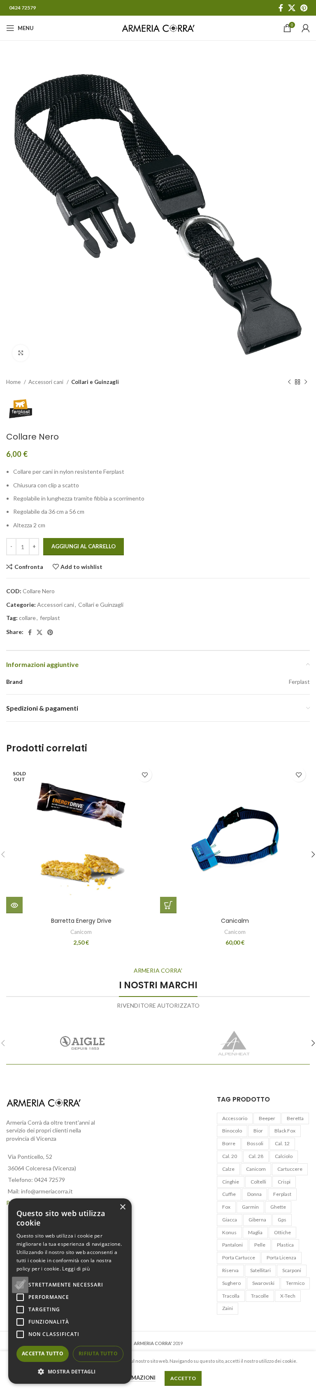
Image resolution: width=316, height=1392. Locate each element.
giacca (229, 1220)
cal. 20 (229, 1156)
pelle (259, 1245)
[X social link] (292, 8)
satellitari (260, 1270)
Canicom (81, 932)
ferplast (50, 617)
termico (295, 1283)
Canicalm (235, 921)
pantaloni (232, 1245)
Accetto (183, 1378)
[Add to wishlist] (144, 774)
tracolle (260, 1296)
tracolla (230, 1296)
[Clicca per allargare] (20, 353)
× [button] (122, 1207)
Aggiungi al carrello (83, 546)
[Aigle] (82, 1043)
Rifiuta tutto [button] (98, 1353)
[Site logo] (158, 27)
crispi (284, 1182)
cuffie (229, 1194)
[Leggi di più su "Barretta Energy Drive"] (14, 905)
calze (228, 1169)
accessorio (234, 1118)
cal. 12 (282, 1143)
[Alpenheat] (234, 1043)
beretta (295, 1118)
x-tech (287, 1296)
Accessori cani (46, 382)
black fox (284, 1131)
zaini (227, 1308)
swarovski (263, 1283)
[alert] (70, 1291)
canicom (256, 1169)
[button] (69, 1371)
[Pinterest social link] (304, 8)
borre (228, 1143)
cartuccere (289, 1169)
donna (254, 1194)
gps (282, 1220)
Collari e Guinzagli (95, 382)
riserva (230, 1270)
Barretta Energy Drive (81, 921)
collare (27, 617)
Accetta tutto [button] (42, 1353)
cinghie (230, 1182)
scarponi (291, 1270)
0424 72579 (22, 8)
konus (229, 1232)
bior (258, 1131)
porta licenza (281, 1257)
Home (14, 382)
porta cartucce (238, 1257)
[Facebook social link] (281, 8)
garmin (250, 1207)
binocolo (232, 1131)
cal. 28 (256, 1156)
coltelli (258, 1182)
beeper (267, 1118)
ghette (278, 1207)
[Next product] (306, 382)
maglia (255, 1232)
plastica (285, 1245)
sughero (231, 1283)
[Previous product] (289, 382)
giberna (257, 1220)
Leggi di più (76, 1268)
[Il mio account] (305, 28)
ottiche (282, 1232)
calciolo (284, 1156)
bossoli (255, 1143)
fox (226, 1207)
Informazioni (135, 1377)
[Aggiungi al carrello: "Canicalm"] (168, 905)
